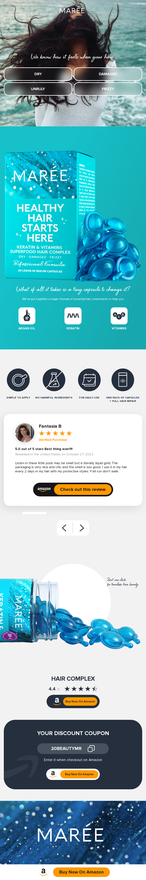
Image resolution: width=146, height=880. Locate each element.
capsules (132, 397)
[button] (64, 528)
